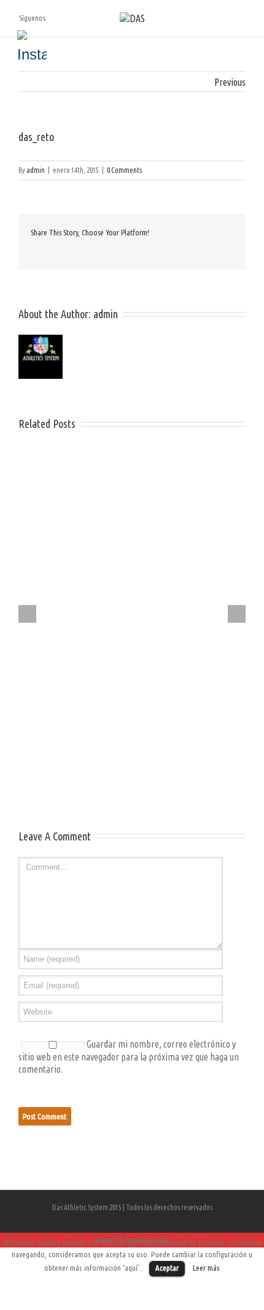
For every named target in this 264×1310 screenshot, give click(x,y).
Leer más (206, 1268)
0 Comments (124, 170)
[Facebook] (34, 251)
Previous (230, 82)
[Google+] (93, 251)
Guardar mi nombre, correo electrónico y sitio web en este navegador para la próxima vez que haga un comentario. (128, 1056)
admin (35, 170)
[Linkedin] (113, 251)
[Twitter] (54, 251)
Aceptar (167, 1267)
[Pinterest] (73, 251)
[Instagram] (32, 44)
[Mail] (132, 251)
